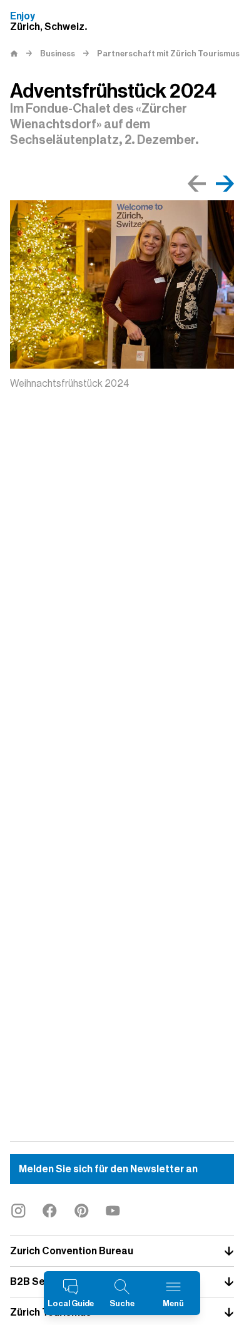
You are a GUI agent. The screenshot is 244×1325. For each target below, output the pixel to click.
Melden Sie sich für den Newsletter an (108, 1169)
